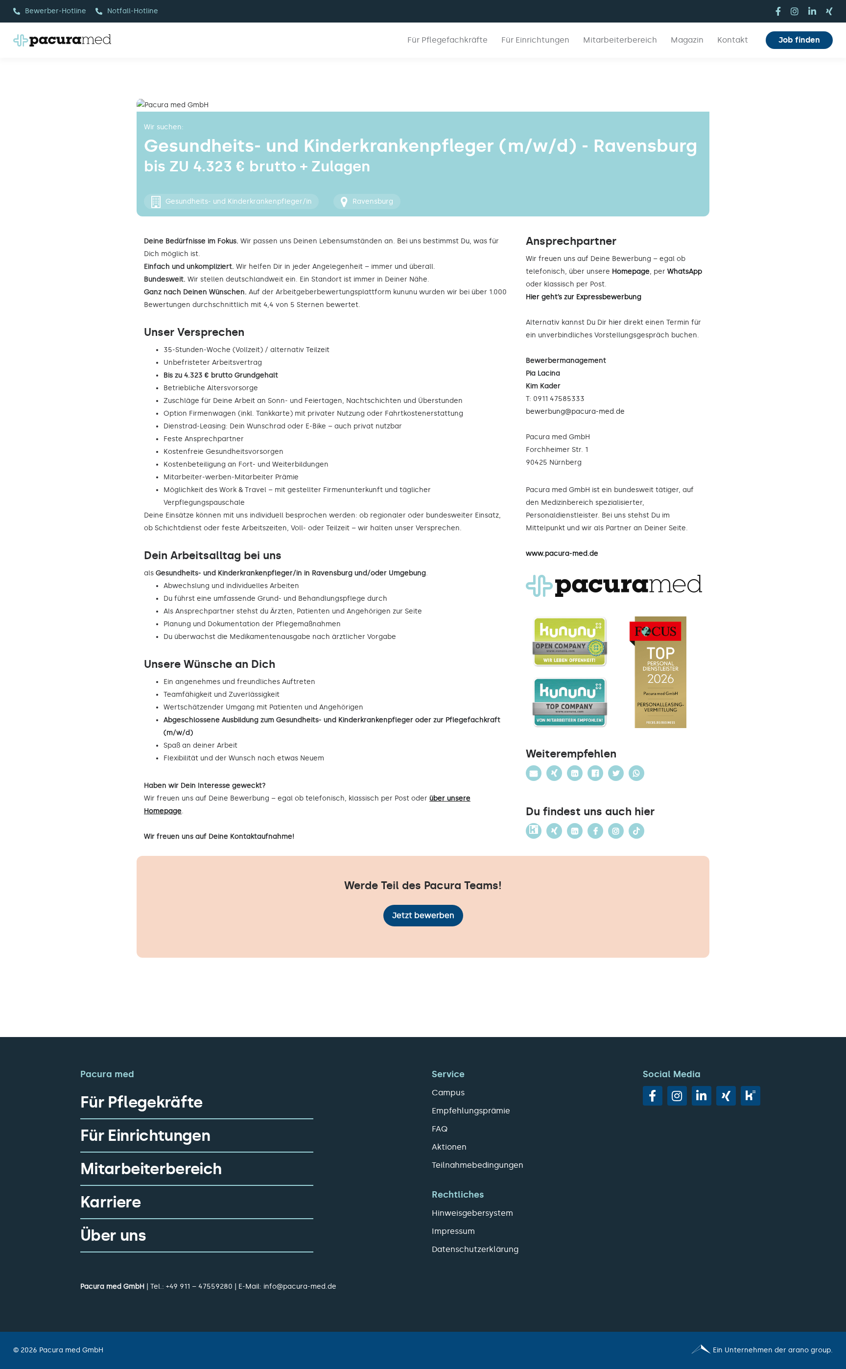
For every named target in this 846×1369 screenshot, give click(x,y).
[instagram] (795, 11)
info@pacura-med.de (299, 1286)
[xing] (829, 11)
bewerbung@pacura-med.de (575, 411)
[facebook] (778, 11)
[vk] (750, 1096)
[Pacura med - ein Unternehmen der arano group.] (632, 1350)
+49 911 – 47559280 (199, 1286)
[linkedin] (812, 11)
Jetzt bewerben (423, 915)
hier (615, 322)
